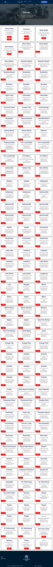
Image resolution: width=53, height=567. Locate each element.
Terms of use (40, 565)
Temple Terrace (43, 516)
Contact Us (20, 2)
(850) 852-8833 (45, 545)
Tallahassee (44, 540)
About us (25, 1)
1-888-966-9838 (3, 558)
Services (29, 1)
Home (19, 1)
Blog (22, 1)
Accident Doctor (13, 565)
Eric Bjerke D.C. (26, 135)
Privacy (35, 565)
